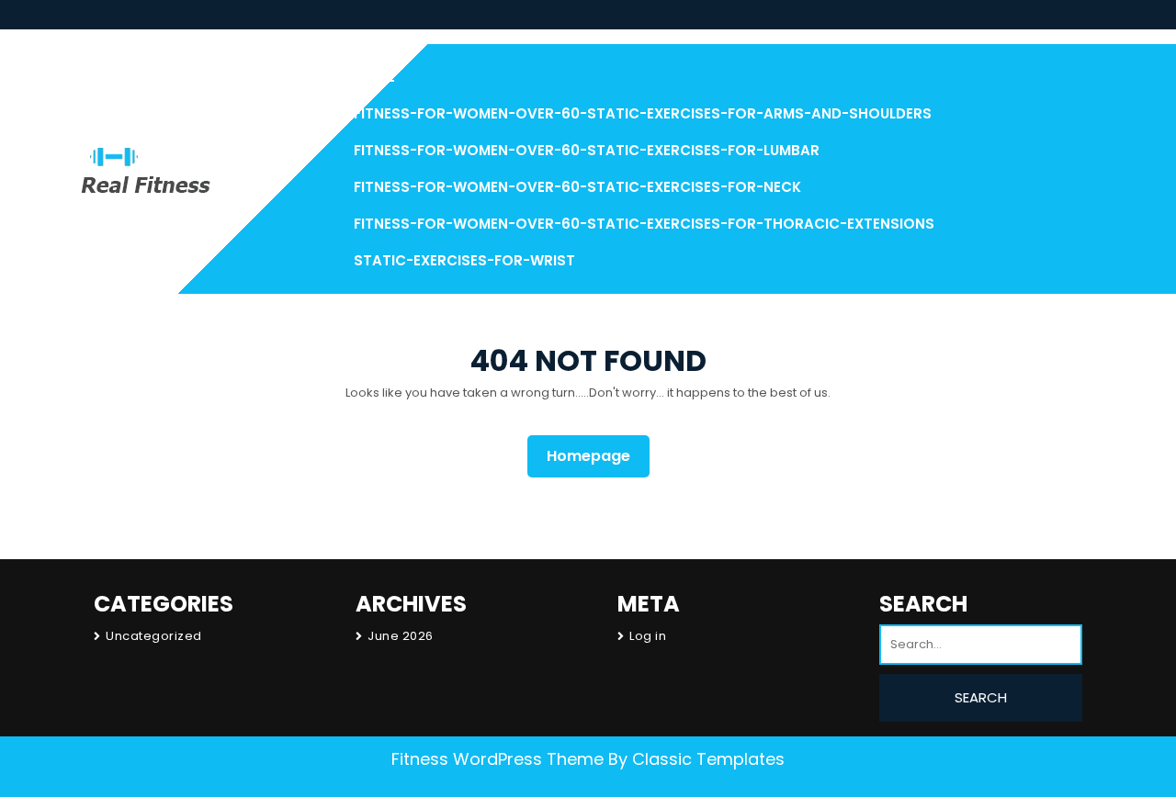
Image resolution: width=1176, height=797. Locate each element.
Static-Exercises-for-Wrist (464, 260)
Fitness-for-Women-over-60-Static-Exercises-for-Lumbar (587, 150)
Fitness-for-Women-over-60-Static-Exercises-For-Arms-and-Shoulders (643, 113)
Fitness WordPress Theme (497, 758)
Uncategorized (154, 636)
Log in (647, 636)
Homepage (596, 455)
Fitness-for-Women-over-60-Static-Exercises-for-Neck (577, 186)
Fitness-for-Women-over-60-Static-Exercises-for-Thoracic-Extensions (644, 223)
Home (374, 76)
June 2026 (401, 636)
